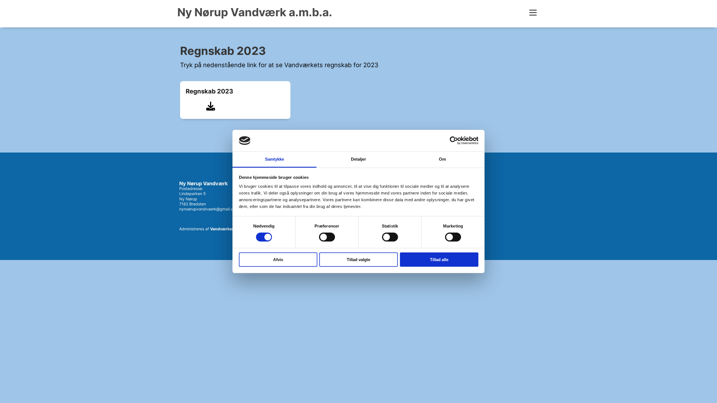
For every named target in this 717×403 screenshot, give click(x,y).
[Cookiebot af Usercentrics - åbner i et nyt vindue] (453, 140)
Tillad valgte (358, 259)
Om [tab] (442, 159)
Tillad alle (439, 259)
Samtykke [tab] (274, 159)
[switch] (327, 237)
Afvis (278, 259)
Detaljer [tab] (358, 159)
